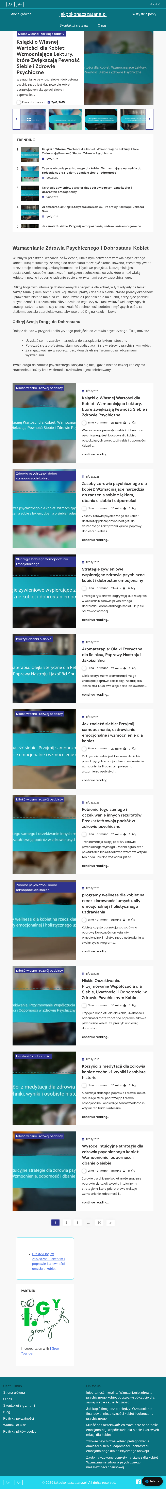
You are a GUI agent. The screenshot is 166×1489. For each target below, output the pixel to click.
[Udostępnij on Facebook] (139, 1483)
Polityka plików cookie (20, 1431)
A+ (10, 4)
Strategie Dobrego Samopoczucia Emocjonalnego (42, 561)
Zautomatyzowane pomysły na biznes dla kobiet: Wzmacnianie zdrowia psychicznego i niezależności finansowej (122, 1462)
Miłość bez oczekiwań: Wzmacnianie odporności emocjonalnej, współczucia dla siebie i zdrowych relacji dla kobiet (122, 1429)
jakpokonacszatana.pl (83, 14)
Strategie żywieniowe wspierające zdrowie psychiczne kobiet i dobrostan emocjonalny (113, 574)
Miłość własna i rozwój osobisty (41, 34)
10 (99, 1222)
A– (20, 4)
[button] (16, 119)
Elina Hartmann (33, 102)
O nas (102, 25)
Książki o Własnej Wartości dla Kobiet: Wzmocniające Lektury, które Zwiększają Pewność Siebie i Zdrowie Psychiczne (48, 57)
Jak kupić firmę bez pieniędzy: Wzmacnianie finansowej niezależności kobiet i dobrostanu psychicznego (119, 1413)
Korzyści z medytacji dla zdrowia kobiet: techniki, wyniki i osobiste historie (114, 1072)
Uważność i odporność (33, 1056)
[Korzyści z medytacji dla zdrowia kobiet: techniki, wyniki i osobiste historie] (44, 1088)
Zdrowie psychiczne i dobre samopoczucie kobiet (36, 475)
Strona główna (20, 14)
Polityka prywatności (18, 1418)
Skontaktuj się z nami (75, 25)
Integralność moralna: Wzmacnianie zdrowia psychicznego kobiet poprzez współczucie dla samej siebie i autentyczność (120, 1397)
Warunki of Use (14, 1425)
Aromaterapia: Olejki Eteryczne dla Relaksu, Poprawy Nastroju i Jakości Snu (112, 654)
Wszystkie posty (144, 14)
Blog (6, 1412)
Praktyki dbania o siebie (33, 639)
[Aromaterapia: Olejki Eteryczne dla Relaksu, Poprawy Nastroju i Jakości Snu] (44, 668)
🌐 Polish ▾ (152, 1481)
